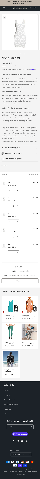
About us (7, 395)
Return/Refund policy (11, 404)
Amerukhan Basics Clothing (19, 469)
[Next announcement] (36, 3)
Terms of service (9, 400)
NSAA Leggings (9, 343)
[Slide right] (24, 54)
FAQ (5, 414)
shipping (19, 275)
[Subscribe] (31, 426)
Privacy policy (22, 471)
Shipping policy (21, 474)
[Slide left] (15, 54)
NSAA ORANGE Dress (29, 316)
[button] (4, 8)
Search (6, 391)
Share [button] (5, 165)
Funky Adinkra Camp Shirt (9, 370)
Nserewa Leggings (28, 343)
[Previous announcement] (4, 3)
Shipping (4, 66)
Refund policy (13, 471)
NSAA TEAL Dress (9, 316)
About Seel (7, 409)
